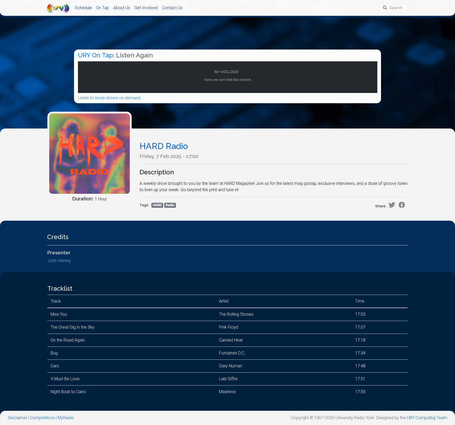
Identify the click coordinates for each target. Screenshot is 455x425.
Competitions (42, 417)
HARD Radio (164, 146)
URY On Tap (95, 55)
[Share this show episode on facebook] (402, 205)
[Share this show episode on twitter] (392, 205)
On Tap (102, 7)
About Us (121, 7)
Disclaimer (17, 417)
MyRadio (66, 417)
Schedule (83, 7)
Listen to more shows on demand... (110, 97)
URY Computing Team (427, 417)
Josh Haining (59, 260)
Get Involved (146, 7)
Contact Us (172, 7)
